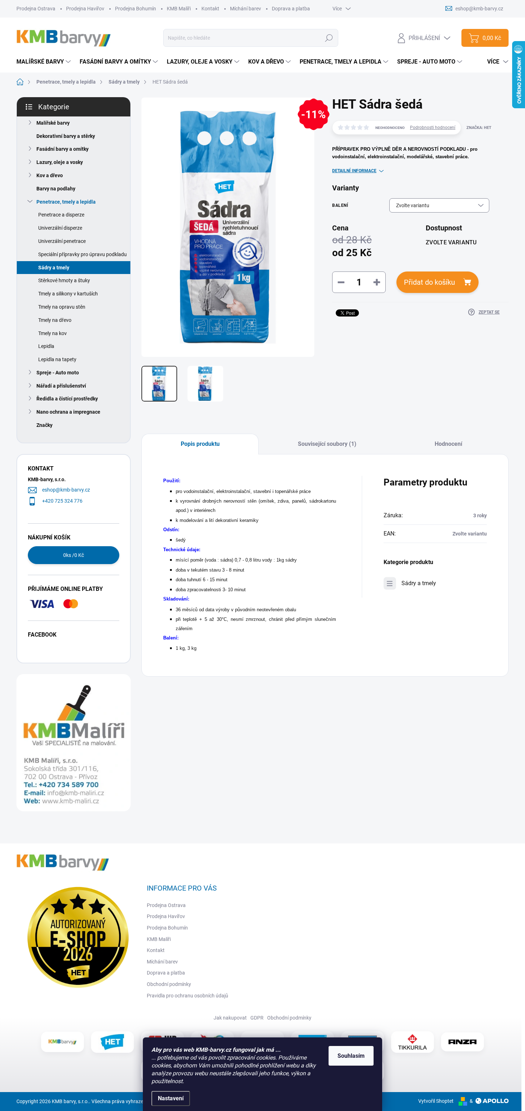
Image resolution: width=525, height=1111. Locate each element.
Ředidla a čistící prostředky (67, 399)
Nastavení (171, 1098)
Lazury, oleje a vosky (59, 162)
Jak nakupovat (230, 1018)
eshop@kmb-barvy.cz (66, 490)
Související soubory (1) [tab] (327, 443)
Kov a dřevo (49, 175)
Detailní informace (354, 170)
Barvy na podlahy (55, 188)
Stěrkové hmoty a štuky (64, 280)
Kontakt (210, 8)
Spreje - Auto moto (57, 372)
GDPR (257, 1018)
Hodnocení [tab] (448, 443)
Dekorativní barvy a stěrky (65, 136)
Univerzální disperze (60, 228)
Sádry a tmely (53, 267)
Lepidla (46, 346)
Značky (44, 425)
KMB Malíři (179, 8)
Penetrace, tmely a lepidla (66, 202)
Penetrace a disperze (61, 215)
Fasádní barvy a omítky (62, 149)
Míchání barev (245, 8)
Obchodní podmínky (169, 984)
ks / (73, 555)
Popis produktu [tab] (200, 443)
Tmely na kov (52, 333)
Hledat (329, 38)
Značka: (478, 127)
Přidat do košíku (429, 282)
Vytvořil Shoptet (436, 1101)
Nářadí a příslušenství (61, 386)
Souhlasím (351, 1055)
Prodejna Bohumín (135, 8)
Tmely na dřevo (54, 320)
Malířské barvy (53, 123)
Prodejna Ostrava (35, 8)
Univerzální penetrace (62, 241)
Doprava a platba (291, 8)
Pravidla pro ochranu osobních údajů (187, 995)
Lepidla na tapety (57, 359)
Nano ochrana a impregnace (68, 412)
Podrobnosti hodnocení (432, 127)
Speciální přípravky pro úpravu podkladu (82, 254)
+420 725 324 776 (62, 501)
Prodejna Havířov (85, 8)
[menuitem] (44, 62)
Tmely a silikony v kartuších (68, 294)
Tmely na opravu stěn (61, 307)
